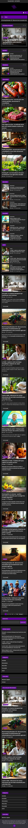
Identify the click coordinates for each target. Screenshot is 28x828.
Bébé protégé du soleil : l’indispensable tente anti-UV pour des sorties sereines (5, 219)
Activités (11, 53)
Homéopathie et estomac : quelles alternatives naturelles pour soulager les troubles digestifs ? (5, 268)
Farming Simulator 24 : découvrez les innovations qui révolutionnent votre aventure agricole (12, 564)
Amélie (4, 104)
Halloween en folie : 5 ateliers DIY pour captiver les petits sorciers (5, 227)
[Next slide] (25, 50)
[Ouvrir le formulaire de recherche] (25, 12)
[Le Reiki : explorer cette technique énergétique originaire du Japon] (14, 352)
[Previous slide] (23, 50)
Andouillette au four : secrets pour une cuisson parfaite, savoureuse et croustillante (13, 101)
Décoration (12, 185)
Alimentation (6, 96)
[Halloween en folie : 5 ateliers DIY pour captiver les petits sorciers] (14, 451)
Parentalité (12, 216)
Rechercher (5, 618)
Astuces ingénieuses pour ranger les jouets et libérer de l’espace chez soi (5, 196)
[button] (2, 12)
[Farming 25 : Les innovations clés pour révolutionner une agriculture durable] (14, 163)
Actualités (4, 798)
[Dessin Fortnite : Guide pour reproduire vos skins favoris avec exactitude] (14, 588)
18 (17, 614)
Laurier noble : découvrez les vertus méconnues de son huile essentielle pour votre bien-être (5, 259)
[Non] (26, 823)
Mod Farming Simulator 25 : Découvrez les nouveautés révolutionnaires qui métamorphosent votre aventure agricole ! (13, 38)
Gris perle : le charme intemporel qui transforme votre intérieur (5, 187)
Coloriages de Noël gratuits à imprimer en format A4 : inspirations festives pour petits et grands (5, 56)
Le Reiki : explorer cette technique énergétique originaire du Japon (5, 250)
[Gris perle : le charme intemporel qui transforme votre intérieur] (14, 283)
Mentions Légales (6, 679)
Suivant (21, 614)
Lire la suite (6, 307)
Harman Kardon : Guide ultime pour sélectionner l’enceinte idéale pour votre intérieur (5, 204)
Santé (11, 248)
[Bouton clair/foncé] (22, 12)
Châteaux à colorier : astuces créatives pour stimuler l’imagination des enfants (5, 236)
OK (14, 825)
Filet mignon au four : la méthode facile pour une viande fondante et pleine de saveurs (13, 126)
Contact (3, 682)
